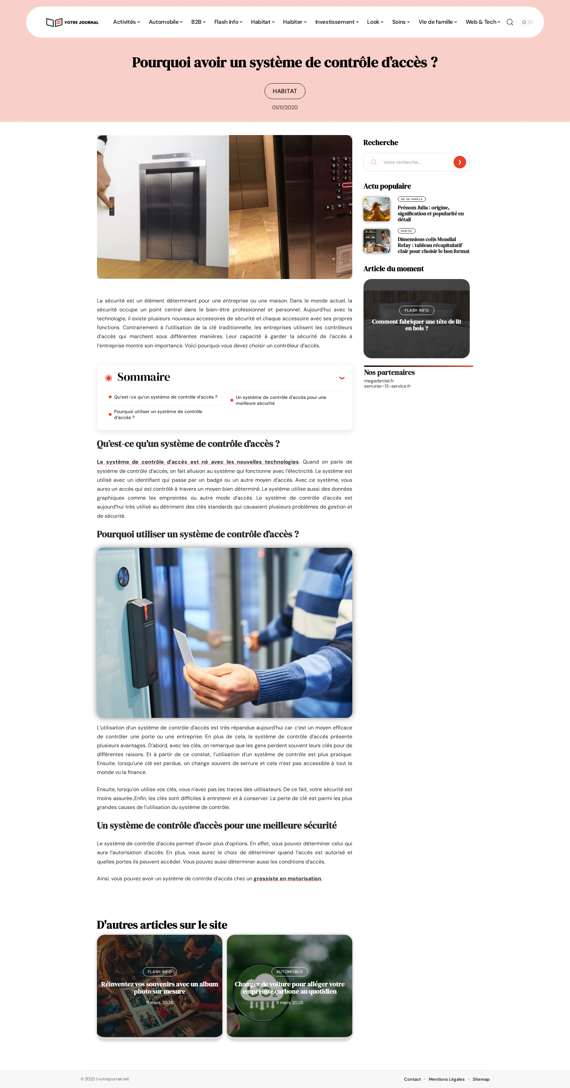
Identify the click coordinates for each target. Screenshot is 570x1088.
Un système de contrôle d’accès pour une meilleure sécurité (281, 400)
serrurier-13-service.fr (387, 386)
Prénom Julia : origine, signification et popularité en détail (431, 213)
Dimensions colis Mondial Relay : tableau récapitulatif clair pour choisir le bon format (434, 245)
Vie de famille (412, 199)
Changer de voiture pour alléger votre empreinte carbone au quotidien (290, 987)
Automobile (289, 971)
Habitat (285, 91)
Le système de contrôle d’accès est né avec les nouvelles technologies (198, 461)
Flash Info (160, 971)
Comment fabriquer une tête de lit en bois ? (416, 324)
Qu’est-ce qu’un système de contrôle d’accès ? (165, 397)
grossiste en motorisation (287, 878)
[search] (510, 22)
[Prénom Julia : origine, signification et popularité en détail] (377, 209)
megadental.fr (379, 381)
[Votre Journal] (71, 22)
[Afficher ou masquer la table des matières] (257, 378)
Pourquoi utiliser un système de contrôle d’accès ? (158, 414)
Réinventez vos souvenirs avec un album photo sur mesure (159, 987)
